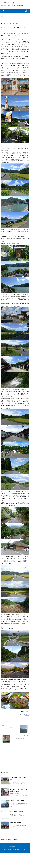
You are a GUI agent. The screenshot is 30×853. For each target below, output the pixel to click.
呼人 (27, 715)
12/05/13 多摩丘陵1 (15, 822)
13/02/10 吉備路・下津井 (16, 800)
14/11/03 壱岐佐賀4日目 (16, 811)
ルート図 (13, 35)
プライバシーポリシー (13, 839)
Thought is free (23, 849)
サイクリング (11, 16)
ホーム (3, 16)
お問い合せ (4, 839)
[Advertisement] (14, 760)
